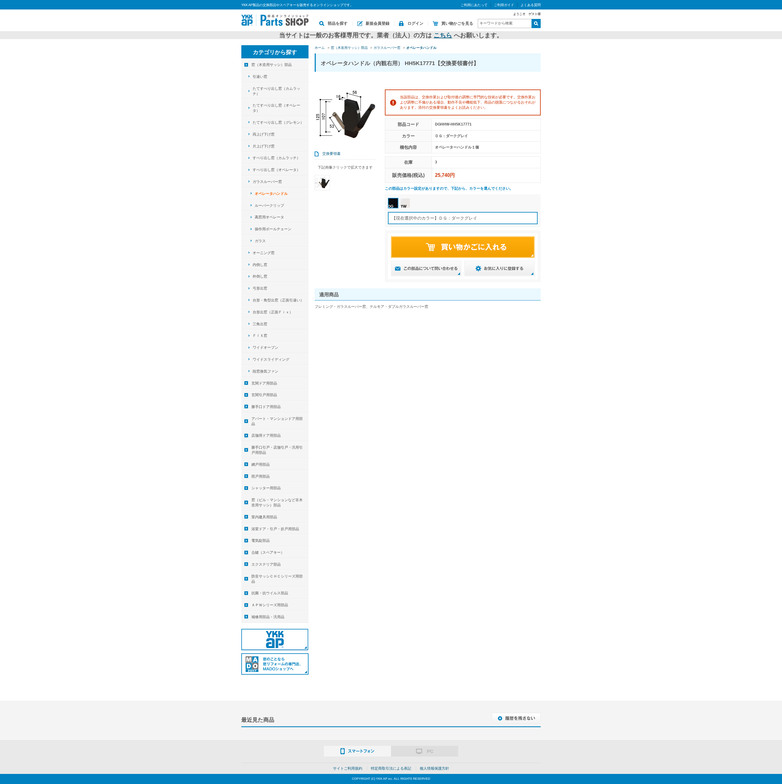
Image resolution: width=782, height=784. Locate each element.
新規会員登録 (377, 23)
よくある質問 (531, 5)
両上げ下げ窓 (264, 134)
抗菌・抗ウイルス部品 (269, 593)
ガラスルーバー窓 (267, 182)
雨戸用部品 (260, 476)
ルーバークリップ (269, 205)
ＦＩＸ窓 (260, 336)
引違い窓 (260, 77)
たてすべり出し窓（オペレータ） (276, 108)
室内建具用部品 (264, 517)
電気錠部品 (260, 540)
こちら (443, 35)
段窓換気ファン (265, 371)
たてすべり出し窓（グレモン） (278, 122)
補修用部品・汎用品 (267, 617)
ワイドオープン (265, 347)
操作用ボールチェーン (273, 229)
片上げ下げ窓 (264, 146)
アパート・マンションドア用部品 (277, 421)
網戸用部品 (260, 464)
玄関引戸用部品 (264, 395)
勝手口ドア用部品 (266, 407)
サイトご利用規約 (347, 768)
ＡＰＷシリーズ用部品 (269, 605)
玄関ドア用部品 (264, 383)
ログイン (415, 23)
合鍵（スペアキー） (267, 552)
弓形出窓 (260, 288)
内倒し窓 (260, 265)
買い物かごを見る (457, 23)
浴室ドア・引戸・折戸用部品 (275, 529)
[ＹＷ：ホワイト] (405, 203)
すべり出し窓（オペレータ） (276, 170)
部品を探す (338, 23)
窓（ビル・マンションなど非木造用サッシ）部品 (277, 502)
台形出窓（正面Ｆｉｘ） (273, 312)
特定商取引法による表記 (391, 768)
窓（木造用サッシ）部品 (271, 65)
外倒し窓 (260, 276)
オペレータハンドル (271, 193)
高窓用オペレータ (269, 217)
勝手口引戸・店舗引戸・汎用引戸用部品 (277, 450)
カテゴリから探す (275, 52)
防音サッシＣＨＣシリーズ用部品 (277, 579)
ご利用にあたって (474, 5)
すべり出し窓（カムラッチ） (276, 158)
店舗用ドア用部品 (266, 435)
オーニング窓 (264, 253)
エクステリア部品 (266, 564)
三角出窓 (260, 324)
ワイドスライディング (271, 359)
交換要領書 (331, 153)
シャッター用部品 (266, 488)
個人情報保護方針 (434, 768)
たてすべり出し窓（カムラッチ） (276, 91)
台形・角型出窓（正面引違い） (278, 300)
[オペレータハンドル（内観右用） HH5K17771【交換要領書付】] (322, 183)
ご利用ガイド (504, 5)
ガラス (260, 241)
